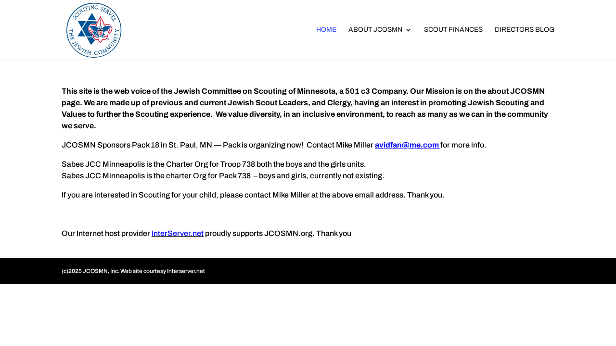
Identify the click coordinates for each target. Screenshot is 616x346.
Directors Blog (524, 29)
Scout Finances (453, 29)
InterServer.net (178, 233)
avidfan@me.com (407, 145)
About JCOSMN (375, 29)
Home (326, 29)
